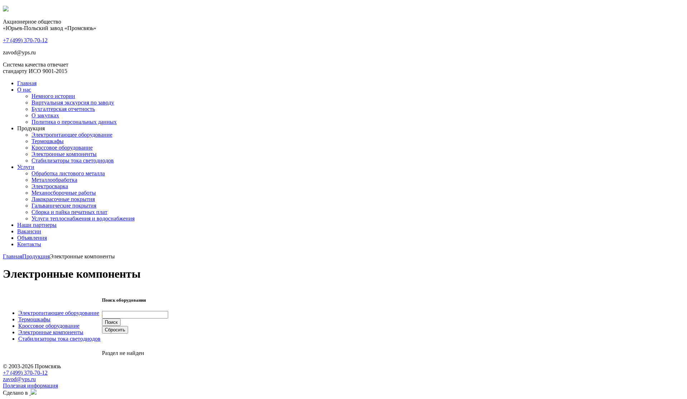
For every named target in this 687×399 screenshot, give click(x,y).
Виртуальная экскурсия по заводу (72, 102)
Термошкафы (47, 141)
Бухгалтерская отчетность (63, 109)
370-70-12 (25, 40)
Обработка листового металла (68, 173)
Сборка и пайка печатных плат (69, 212)
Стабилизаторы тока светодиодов (72, 160)
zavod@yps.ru (19, 379)
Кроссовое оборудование (62, 148)
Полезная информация (30, 386)
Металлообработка (54, 180)
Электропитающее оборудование (71, 135)
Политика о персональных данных (74, 122)
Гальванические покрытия (63, 206)
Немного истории (53, 96)
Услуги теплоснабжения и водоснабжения (83, 218)
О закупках (45, 115)
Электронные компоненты (64, 154)
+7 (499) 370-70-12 (25, 373)
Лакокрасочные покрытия (63, 199)
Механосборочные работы (63, 193)
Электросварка (49, 186)
